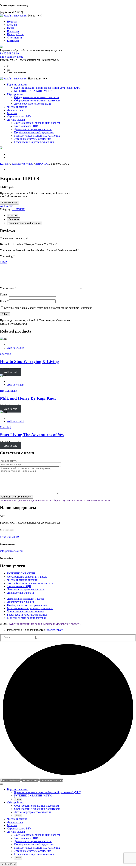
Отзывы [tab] (12, 215)
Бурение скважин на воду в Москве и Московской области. (45, 623)
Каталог (5, 163)
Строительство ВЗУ (19, 828)
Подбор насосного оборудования (34, 844)
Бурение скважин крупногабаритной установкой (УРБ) (47, 792)
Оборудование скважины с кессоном (36, 805)
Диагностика (15, 822)
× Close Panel (8, 864)
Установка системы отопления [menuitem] (25, 611)
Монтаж (12, 825)
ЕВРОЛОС (42, 163)
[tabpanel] (68, 272)
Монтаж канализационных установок (37, 847)
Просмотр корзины (10, 780)
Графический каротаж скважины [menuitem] (27, 614)
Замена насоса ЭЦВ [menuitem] (19, 586)
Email (4, 301)
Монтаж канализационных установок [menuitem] (30, 608)
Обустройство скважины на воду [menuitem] (27, 576)
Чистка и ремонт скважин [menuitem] (22, 579)
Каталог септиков (22, 163)
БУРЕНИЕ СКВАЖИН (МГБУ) (33, 795)
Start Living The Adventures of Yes (32, 434)
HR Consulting (8, 390)
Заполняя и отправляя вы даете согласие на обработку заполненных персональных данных (55, 500)
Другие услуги (16, 831)
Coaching (5, 353)
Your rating (7, 256)
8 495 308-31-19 (9, 53)
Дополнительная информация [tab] (24, 223)
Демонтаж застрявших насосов (33, 841)
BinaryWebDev (54, 629)
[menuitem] (12, 21)
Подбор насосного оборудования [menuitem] (27, 605)
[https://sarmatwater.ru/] (14, 15)
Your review (8, 288)
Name (4, 294)
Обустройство (15, 802)
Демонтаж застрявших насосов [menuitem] (25, 589)
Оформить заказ (30, 780)
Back (18, 799)
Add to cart (6, 205)
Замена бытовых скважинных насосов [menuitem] (30, 583)
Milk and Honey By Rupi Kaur (28, 398)
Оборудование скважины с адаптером (37, 808)
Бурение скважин (17, 789)
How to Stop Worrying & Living (29, 361)
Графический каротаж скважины (34, 854)
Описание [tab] (13, 219)
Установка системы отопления (32, 850)
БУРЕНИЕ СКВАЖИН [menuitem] (21, 573)
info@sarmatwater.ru (11, 56)
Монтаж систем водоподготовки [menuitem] (27, 617)
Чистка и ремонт (17, 818)
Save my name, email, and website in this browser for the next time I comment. (48, 307)
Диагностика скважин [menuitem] (20, 592)
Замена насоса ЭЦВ (26, 838)
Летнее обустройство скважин (32, 812)
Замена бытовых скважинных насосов (37, 834)
